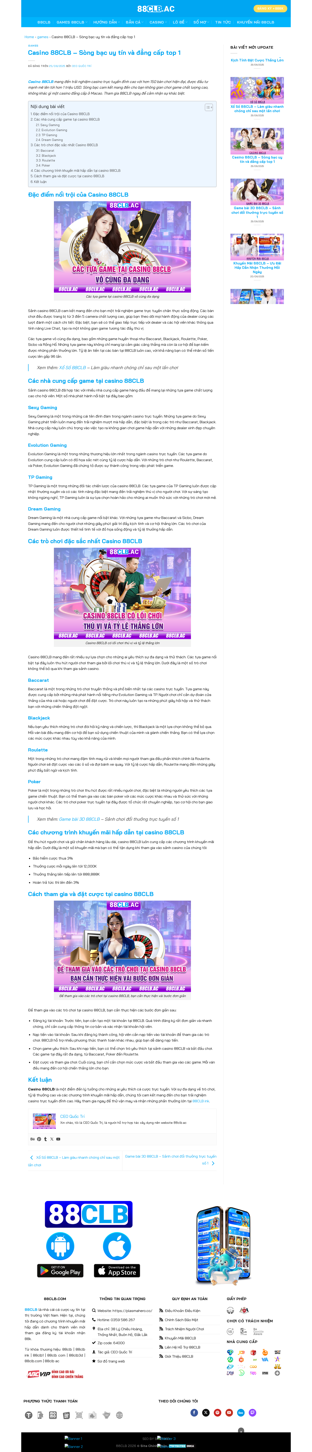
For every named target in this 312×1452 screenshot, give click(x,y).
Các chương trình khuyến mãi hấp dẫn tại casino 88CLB (77, 170)
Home (29, 36)
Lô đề (179, 22)
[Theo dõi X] (206, 1413)
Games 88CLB (71, 22)
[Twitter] (52, 1139)
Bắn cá (133, 22)
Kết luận (40, 182)
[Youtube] (58, 1139)
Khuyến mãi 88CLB (256, 22)
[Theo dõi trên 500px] (241, 1413)
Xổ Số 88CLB (72, 367)
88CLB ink (201, 1101)
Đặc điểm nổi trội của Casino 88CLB (61, 114)
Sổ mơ (199, 22)
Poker (46, 165)
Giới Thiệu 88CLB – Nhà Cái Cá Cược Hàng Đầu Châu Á (257, 283)
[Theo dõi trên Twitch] (252, 1413)
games (42, 36)
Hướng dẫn (105, 22)
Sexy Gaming (50, 125)
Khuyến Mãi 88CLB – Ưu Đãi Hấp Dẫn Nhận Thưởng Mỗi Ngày (257, 230)
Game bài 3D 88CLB (79, 819)
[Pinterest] (39, 1139)
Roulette (48, 160)
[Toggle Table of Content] (206, 107)
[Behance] (33, 1139)
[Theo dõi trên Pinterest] (217, 1413)
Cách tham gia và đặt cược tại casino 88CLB (69, 176)
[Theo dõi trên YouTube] (229, 1413)
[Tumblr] (45, 1139)
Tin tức (223, 22)
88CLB (44, 22)
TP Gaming (49, 135)
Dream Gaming (52, 140)
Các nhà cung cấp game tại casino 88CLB (67, 119)
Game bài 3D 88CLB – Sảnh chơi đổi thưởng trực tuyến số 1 (257, 175)
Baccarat (47, 150)
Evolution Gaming (54, 130)
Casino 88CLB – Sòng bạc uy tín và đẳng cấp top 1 (257, 122)
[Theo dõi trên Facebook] (194, 1413)
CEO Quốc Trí (82, 66)
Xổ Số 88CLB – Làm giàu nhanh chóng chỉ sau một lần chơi (257, 71)
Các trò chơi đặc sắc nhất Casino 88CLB (66, 145)
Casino (157, 22)
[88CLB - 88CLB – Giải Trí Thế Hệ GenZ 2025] (156, 8)
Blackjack (49, 155)
